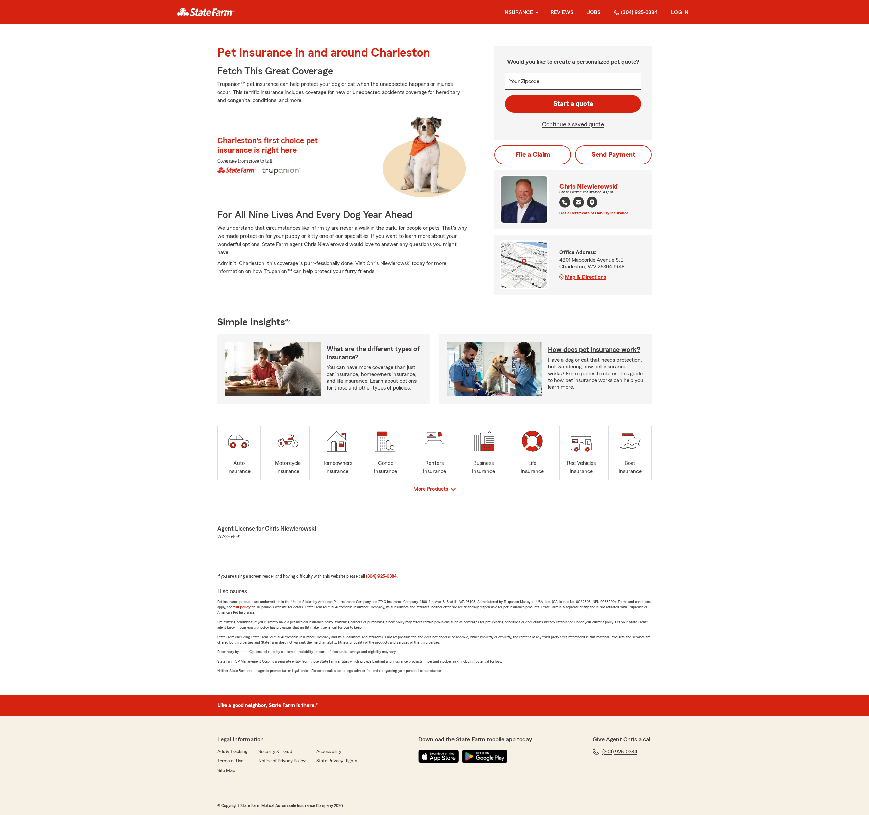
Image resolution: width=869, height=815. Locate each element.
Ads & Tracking (232, 751)
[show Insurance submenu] (535, 12)
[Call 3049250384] (564, 202)
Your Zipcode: (525, 81)
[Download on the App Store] (438, 756)
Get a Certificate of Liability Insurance (593, 213)
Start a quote (573, 103)
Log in (679, 12)
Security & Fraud (275, 751)
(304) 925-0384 (639, 12)
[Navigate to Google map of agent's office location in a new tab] (592, 202)
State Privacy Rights (336, 761)
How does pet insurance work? (594, 349)
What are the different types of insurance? (373, 353)
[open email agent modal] (578, 203)
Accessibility (328, 751)
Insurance (518, 12)
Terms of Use (230, 761)
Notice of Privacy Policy (282, 761)
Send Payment (613, 154)
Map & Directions (585, 277)
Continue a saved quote (573, 124)
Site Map (226, 770)
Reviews (562, 12)
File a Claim (532, 154)
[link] (205, 12)
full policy (242, 607)
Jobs (593, 12)
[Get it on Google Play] (484, 756)
